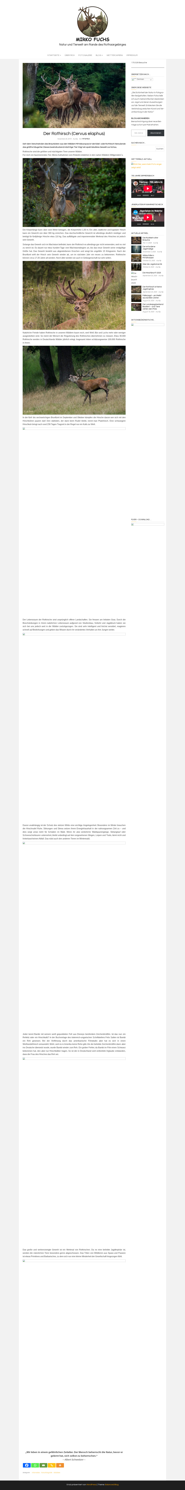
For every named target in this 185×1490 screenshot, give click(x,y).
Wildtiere (56, 1472)
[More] (60, 1465)
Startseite (53, 55)
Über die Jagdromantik (152, 264)
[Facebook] (27, 1465)
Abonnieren (155, 133)
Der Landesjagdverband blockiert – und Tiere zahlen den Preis (153, 306)
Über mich (70, 55)
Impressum (132, 55)
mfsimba (86, 139)
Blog (99, 55)
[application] (147, 188)
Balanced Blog (112, 1485)
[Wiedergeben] (134, 195)
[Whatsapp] (35, 1465)
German (140, 79)
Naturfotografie (46, 1472)
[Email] (43, 1465)
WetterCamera (115, 55)
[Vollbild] (161, 195)
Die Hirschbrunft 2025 (152, 273)
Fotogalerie (85, 55)
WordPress (91, 1485)
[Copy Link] (52, 1465)
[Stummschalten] (157, 195)
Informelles (36, 1472)
